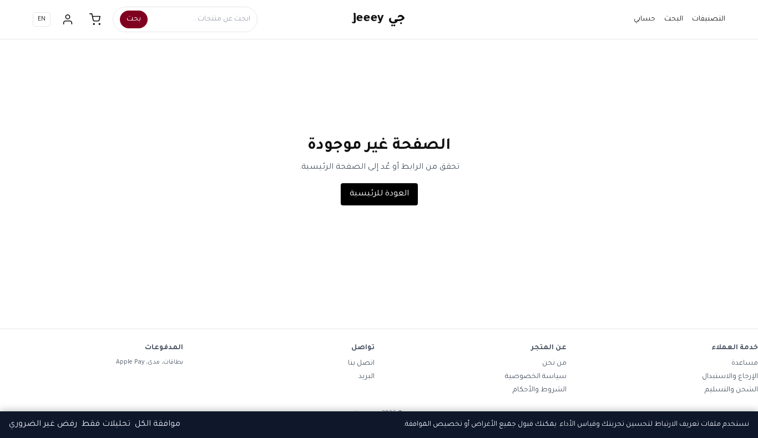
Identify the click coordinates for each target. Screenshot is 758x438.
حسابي (644, 19)
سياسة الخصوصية (536, 377)
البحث (673, 19)
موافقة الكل (157, 424)
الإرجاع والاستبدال (730, 377)
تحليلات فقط (106, 424)
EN (42, 19)
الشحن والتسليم (731, 390)
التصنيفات (708, 19)
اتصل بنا (361, 363)
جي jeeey (379, 19)
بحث (134, 19)
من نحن (554, 363)
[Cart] (95, 19)
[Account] (67, 19)
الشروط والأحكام (540, 390)
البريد (366, 377)
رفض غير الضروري (43, 424)
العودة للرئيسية (379, 194)
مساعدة (744, 363)
